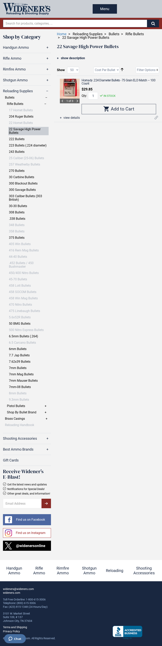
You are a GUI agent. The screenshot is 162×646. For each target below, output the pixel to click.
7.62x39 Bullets (19, 361)
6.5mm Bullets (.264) (23, 336)
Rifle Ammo (12, 58)
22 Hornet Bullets (21, 123)
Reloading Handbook (19, 425)
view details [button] (71, 117)
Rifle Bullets (15, 104)
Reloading (114, 570)
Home (62, 34)
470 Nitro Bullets (20, 304)
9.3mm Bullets (19, 399)
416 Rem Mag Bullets (24, 250)
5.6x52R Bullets (20, 317)
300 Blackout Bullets (23, 183)
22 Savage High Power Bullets (24, 131)
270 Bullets (16, 171)
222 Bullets (16, 139)
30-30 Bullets (18, 206)
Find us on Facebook (30, 519)
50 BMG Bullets (19, 323)
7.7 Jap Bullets (19, 355)
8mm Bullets (17, 393)
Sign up (46, 503)
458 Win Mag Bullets (23, 298)
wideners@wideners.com (18, 589)
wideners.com (11, 592)
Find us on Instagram (30, 533)
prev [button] (62, 101)
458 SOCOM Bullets (22, 292)
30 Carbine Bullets (21, 177)
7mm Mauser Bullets (23, 380)
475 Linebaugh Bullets (24, 311)
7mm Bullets (17, 368)
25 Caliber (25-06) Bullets (26, 158)
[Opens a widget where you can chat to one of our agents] (15, 639)
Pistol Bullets (16, 406)
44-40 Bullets (18, 257)
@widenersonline (30, 545)
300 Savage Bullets (22, 190)
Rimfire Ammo (14, 69)
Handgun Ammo (16, 47)
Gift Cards (11, 460)
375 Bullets (16, 238)
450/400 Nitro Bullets (24, 273)
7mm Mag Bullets (21, 374)
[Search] (153, 23)
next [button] (77, 101)
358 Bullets (16, 231)
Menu (104, 9)
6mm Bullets (17, 349)
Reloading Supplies (18, 91)
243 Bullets (16, 152)
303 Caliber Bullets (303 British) (25, 198)
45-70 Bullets (18, 279)
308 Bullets (16, 212)
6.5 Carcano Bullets (22, 342)
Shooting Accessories (20, 438)
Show (61, 70)
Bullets (9, 97)
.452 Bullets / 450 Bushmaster (21, 264)
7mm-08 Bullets (20, 387)
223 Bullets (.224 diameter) (28, 145)
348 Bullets (16, 225)
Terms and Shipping (15, 627)
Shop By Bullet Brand (21, 412)
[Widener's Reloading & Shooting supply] (26, 9)
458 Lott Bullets (20, 285)
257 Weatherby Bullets (24, 164)
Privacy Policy (11, 631)
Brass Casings (15, 419)
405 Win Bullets (20, 244)
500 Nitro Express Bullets (26, 330)
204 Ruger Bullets (21, 116)
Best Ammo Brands (18, 449)
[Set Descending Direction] (122, 70)
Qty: (84, 96)
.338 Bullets (17, 219)
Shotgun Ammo (15, 80)
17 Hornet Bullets (21, 110)
